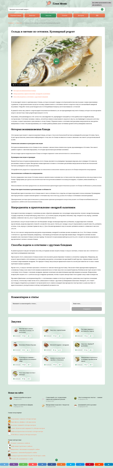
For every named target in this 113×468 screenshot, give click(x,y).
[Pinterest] (89, 464)
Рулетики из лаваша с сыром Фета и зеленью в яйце (27, 359)
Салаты (64, 15)
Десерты (81, 15)
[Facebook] (51, 464)
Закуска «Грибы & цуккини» (87, 345)
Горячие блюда (15, 15)
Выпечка (32, 15)
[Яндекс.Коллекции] (32, 464)
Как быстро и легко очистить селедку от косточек (26, 330)
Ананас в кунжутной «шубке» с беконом (57, 359)
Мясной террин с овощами (59, 345)
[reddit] (99, 464)
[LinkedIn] (108, 464)
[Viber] (13, 464)
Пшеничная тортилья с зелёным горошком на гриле (89, 359)
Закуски (48, 15)
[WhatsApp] (23, 464)
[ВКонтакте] (42, 464)
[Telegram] (4, 464)
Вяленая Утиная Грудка (27, 345)
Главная (11, 23)
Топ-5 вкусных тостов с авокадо (27, 373)
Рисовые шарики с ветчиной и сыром (87, 330)
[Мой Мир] (80, 464)
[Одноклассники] (61, 464)
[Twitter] (70, 464)
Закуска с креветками (57, 330)
